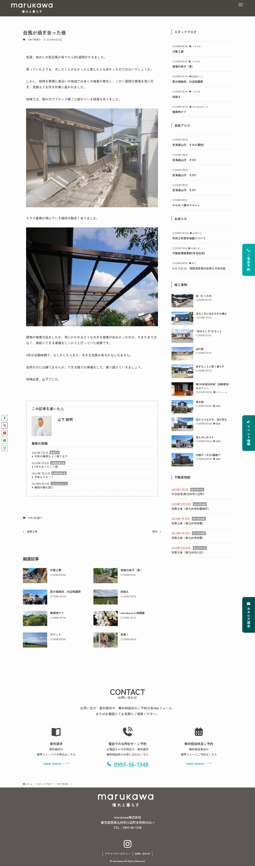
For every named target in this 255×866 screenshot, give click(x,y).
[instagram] (127, 844)
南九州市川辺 (197, 489)
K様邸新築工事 (57, 462)
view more (52, 763)
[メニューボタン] (240, 5)
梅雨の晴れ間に (44, 487)
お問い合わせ (142, 853)
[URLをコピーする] (5, 448)
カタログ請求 (248, 617)
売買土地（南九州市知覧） (188, 523)
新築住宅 (55, 452)
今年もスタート (44, 477)
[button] (5, 418)
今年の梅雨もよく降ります (51, 456)
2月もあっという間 (46, 467)
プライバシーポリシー (118, 853)
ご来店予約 (248, 262)
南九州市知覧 (200, 504)
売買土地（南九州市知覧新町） (191, 509)
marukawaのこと (59, 483)
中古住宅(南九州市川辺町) (188, 494)
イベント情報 (248, 435)
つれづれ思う (34, 39)
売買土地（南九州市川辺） (188, 552)
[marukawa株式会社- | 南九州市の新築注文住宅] (32, 8)
